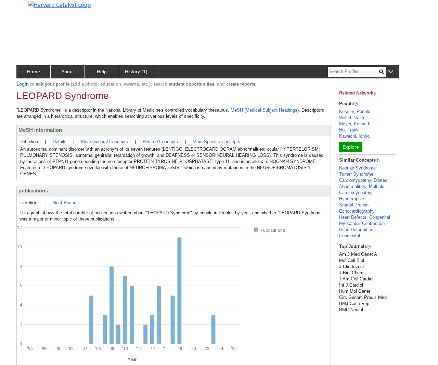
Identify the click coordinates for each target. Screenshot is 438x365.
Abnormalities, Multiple (361, 186)
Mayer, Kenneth (354, 123)
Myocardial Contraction (362, 223)
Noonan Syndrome (357, 168)
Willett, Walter (353, 117)
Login (22, 84)
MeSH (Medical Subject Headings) (265, 110)
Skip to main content (28, 8)
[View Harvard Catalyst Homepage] (59, 4)
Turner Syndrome (356, 174)
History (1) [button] (136, 71)
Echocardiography (357, 211)
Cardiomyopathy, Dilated (363, 180)
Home (33, 71)
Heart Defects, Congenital (364, 217)
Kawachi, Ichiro (354, 136)
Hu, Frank (349, 130)
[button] (390, 72)
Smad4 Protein (354, 204)
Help (102, 71)
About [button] (67, 71)
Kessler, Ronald (354, 111)
